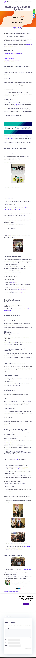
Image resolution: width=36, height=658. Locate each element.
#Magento (13, 467)
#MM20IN (27, 207)
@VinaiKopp (17, 464)
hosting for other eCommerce (9, 138)
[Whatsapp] (34, 12)
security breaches (13, 282)
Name (6, 639)
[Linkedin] (34, 14)
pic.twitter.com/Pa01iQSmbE (15, 548)
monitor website (13, 342)
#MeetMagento (7, 548)
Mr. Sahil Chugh (10, 235)
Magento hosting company (17, 135)
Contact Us (25, 1)
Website (6, 645)
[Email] (34, 10)
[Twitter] (34, 17)
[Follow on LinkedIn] (19, 588)
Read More (26, 603)
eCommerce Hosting (13, 1)
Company (30, 1)
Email (6, 642)
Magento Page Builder (8, 442)
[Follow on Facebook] (15, 588)
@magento (23, 464)
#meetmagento (7, 209)
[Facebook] (34, 15)
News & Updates (16, 27)
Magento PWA (17, 104)
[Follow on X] (17, 588)
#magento (17, 287)
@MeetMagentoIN (15, 459)
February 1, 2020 (22, 292)
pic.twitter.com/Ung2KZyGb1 (10, 290)
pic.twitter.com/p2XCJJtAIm (23, 467)
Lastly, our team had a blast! (9, 61)
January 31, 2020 (19, 210)
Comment (7, 628)
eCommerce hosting (27, 569)
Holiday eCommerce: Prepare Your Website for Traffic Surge (26, 598)
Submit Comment (28, 648)
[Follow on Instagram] (20, 588)
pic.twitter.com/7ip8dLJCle (15, 209)
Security (21, 27)
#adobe (16, 467)
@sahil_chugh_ (20, 289)
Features (20, 1)
